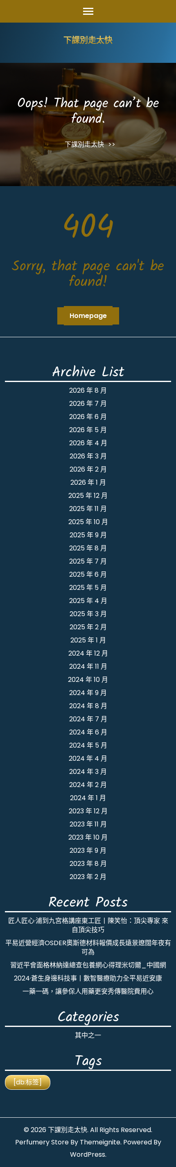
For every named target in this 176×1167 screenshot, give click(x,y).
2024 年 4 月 (88, 758)
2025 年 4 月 (88, 600)
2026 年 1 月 (88, 482)
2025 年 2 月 (88, 627)
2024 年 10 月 (88, 679)
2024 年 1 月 (88, 798)
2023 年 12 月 (88, 811)
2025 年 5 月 (88, 587)
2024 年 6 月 (88, 732)
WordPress (87, 1154)
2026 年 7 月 (88, 403)
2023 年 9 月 (88, 850)
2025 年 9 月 (88, 535)
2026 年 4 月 (88, 443)
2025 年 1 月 (88, 640)
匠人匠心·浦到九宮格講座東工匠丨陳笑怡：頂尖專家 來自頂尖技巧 (88, 925)
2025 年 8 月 (88, 548)
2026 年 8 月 (88, 390)
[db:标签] (28, 1082)
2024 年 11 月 (88, 666)
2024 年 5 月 (88, 745)
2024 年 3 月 (88, 771)
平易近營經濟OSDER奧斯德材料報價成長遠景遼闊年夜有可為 (88, 947)
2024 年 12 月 (88, 653)
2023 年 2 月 (88, 877)
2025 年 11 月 (88, 508)
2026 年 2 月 (88, 469)
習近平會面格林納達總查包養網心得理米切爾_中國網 (88, 965)
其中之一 (88, 1035)
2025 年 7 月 (88, 561)
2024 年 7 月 (88, 719)
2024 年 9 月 (88, 692)
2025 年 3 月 (88, 614)
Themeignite (100, 1142)
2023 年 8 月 (88, 863)
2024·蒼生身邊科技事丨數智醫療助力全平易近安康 (88, 978)
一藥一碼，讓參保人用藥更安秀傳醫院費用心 (88, 991)
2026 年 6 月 (88, 416)
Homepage (88, 315)
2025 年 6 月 (88, 574)
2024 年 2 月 (88, 785)
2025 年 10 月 (88, 522)
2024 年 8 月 (88, 706)
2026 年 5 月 (88, 430)
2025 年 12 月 (88, 495)
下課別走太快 (88, 41)
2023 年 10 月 (88, 837)
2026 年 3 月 (88, 456)
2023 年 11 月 (88, 824)
